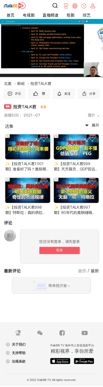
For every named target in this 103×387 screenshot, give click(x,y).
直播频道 (50, 15)
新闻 (23, 83)
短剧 (70, 15)
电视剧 (29, 15)
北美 (10, 83)
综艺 (87, 15)
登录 (59, 250)
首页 (11, 15)
